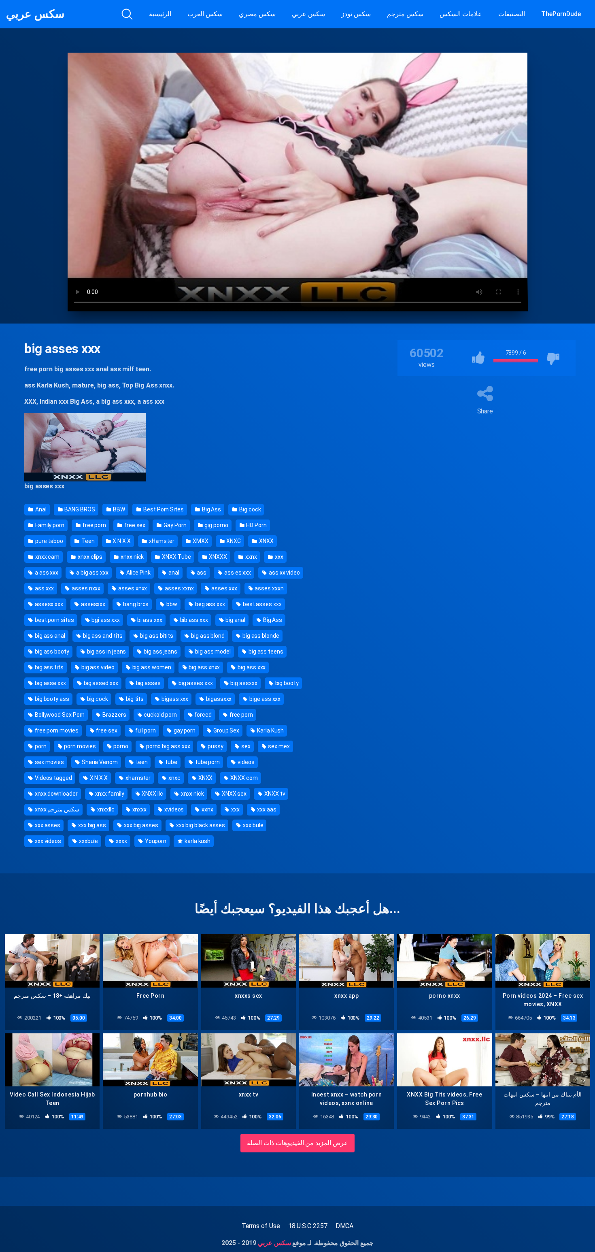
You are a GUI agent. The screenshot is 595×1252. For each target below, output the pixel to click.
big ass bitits (156, 635)
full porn (145, 730)
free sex (134, 525)
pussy (214, 746)
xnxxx (139, 809)
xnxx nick (131, 557)
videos (245, 762)
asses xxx (223, 588)
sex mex (278, 746)
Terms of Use (261, 1226)
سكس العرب (205, 14)
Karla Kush (270, 730)
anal (173, 572)
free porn (93, 525)
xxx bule (252, 825)
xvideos (173, 809)
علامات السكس (461, 14)
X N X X (121, 541)
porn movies (79, 746)
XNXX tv (274, 793)
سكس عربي (35, 14)
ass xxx (44, 588)
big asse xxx (50, 683)
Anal (40, 509)
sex (245, 746)
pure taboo (48, 541)
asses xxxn (268, 588)
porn (40, 746)
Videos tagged (53, 778)
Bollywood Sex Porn (59, 714)
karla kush (196, 841)
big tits (134, 699)
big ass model (212, 651)
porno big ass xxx (167, 746)
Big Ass (211, 509)
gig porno (215, 525)
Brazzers (113, 714)
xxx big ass (91, 825)
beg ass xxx (209, 604)
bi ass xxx (149, 620)
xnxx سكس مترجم (56, 809)
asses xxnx (178, 588)
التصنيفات (511, 14)
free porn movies (56, 730)
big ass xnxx (203, 667)
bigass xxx (174, 699)
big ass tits (49, 667)
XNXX (266, 541)
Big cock (249, 509)
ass (201, 572)
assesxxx (92, 604)
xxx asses (47, 825)
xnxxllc (105, 809)
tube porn (207, 762)
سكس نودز (356, 14)
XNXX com (243, 778)
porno (120, 746)
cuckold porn (160, 714)
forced (202, 714)
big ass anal (49, 635)
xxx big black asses (200, 825)
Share (485, 411)
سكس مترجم (405, 14)
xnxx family (109, 793)
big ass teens (265, 651)
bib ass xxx (193, 620)
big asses (148, 683)
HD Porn (256, 525)
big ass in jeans (106, 651)
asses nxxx (85, 588)
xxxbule (88, 841)
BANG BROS (79, 509)
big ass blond (207, 635)
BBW (118, 509)
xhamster (137, 778)
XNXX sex (233, 793)
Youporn (155, 841)
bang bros (135, 604)
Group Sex (225, 730)
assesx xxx (48, 604)
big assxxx (243, 683)
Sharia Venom (99, 762)
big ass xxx (251, 667)
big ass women (151, 667)
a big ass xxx (91, 572)
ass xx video (284, 572)
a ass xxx (46, 572)
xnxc (174, 778)
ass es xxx (237, 572)
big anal (235, 620)
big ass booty (51, 651)
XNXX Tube (176, 557)
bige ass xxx (264, 699)
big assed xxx (100, 683)
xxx (278, 557)
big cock (97, 699)
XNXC (233, 541)
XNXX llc (152, 793)
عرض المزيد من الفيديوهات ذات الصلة (297, 1143)
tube (170, 762)
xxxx (121, 841)
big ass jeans (159, 651)
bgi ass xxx (105, 620)
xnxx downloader (56, 793)
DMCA (345, 1226)
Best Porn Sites (163, 509)
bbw (171, 604)
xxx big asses (140, 825)
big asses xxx (195, 683)
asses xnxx (132, 588)
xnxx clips (89, 557)
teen (141, 762)
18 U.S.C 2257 (307, 1226)
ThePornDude (561, 14)
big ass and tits (102, 635)
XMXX (199, 541)
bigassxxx (218, 699)
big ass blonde (260, 635)
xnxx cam (47, 557)
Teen (87, 541)
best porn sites (54, 620)
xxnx (250, 557)
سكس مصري (257, 14)
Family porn (49, 525)
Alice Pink (138, 572)
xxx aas (266, 809)
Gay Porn (174, 525)
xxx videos (47, 841)
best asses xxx (262, 604)
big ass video (97, 667)
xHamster (161, 541)
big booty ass (51, 699)
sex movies (49, 762)
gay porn (184, 730)
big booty (286, 683)
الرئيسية (160, 14)
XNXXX (217, 557)
